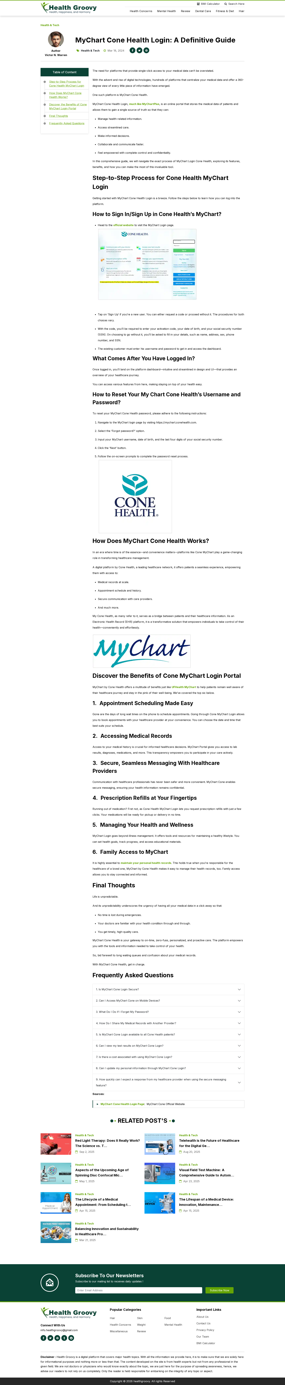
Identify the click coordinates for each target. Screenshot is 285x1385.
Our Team (202, 1336)
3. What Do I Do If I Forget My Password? (122, 1011)
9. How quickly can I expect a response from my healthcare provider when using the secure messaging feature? (161, 1082)
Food (167, 1318)
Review (185, 11)
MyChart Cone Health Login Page (122, 1104)
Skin (139, 1318)
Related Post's (142, 1120)
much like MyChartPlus (144, 104)
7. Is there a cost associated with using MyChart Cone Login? (135, 1057)
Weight (141, 1324)
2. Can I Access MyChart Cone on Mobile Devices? (128, 1000)
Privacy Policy (205, 1330)
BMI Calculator (210, 3)
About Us (202, 1316)
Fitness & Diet (225, 11)
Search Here (236, 3)
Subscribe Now (219, 1290)
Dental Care (203, 11)
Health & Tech (50, 25)
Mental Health (166, 11)
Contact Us (203, 1323)
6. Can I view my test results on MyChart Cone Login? (129, 1045)
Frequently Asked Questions (66, 123)
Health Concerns (141, 11)
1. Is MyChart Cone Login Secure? (117, 989)
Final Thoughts (58, 116)
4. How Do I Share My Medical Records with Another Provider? (136, 1023)
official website (123, 225)
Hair (241, 11)
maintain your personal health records (146, 863)
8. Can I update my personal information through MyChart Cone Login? (141, 1068)
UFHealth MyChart (184, 687)
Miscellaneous (119, 1331)
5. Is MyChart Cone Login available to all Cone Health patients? (135, 1034)
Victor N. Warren (56, 55)
